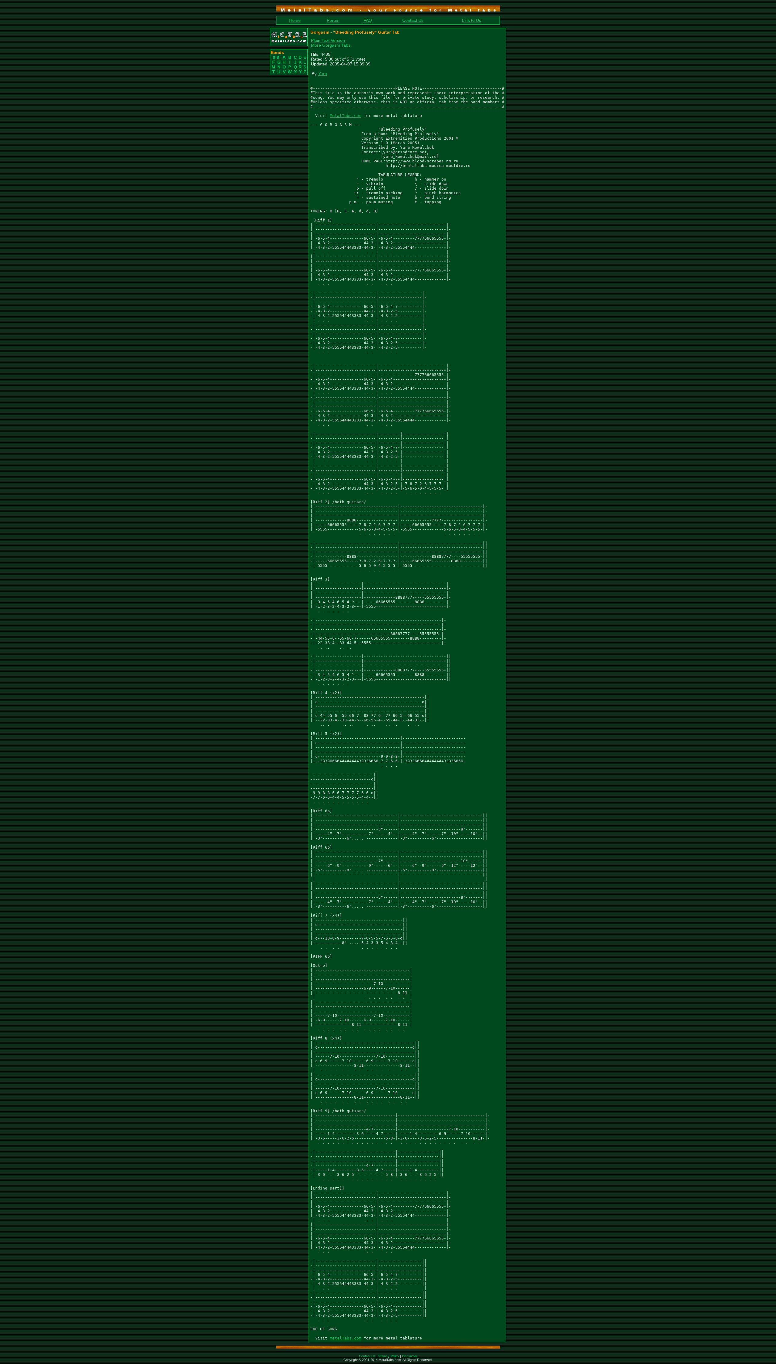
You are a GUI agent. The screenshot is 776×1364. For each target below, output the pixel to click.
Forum (333, 20)
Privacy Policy (388, 1356)
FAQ (367, 20)
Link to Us (471, 20)
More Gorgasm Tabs (330, 45)
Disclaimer (409, 1356)
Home (295, 20)
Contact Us (412, 20)
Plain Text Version (328, 40)
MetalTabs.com (345, 115)
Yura (322, 73)
